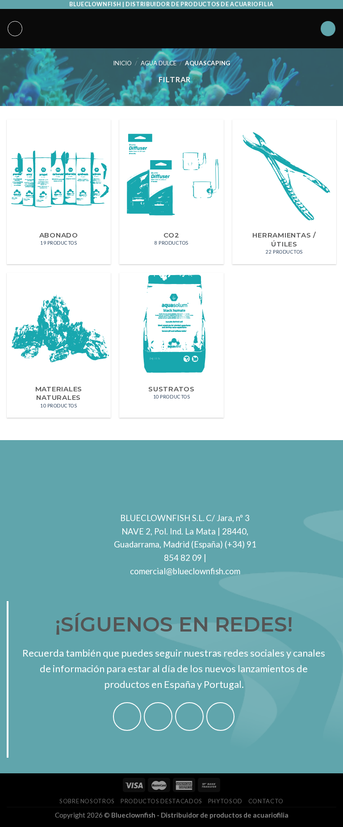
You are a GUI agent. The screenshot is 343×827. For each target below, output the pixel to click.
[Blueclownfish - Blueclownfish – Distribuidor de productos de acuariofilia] (171, 28)
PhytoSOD (225, 801)
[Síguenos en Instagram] (158, 716)
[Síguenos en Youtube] (220, 716)
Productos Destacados (161, 801)
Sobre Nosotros (87, 801)
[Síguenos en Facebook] (127, 716)
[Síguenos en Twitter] (189, 716)
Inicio (122, 63)
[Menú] (15, 28)
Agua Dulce (158, 63)
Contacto (266, 801)
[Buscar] (328, 28)
